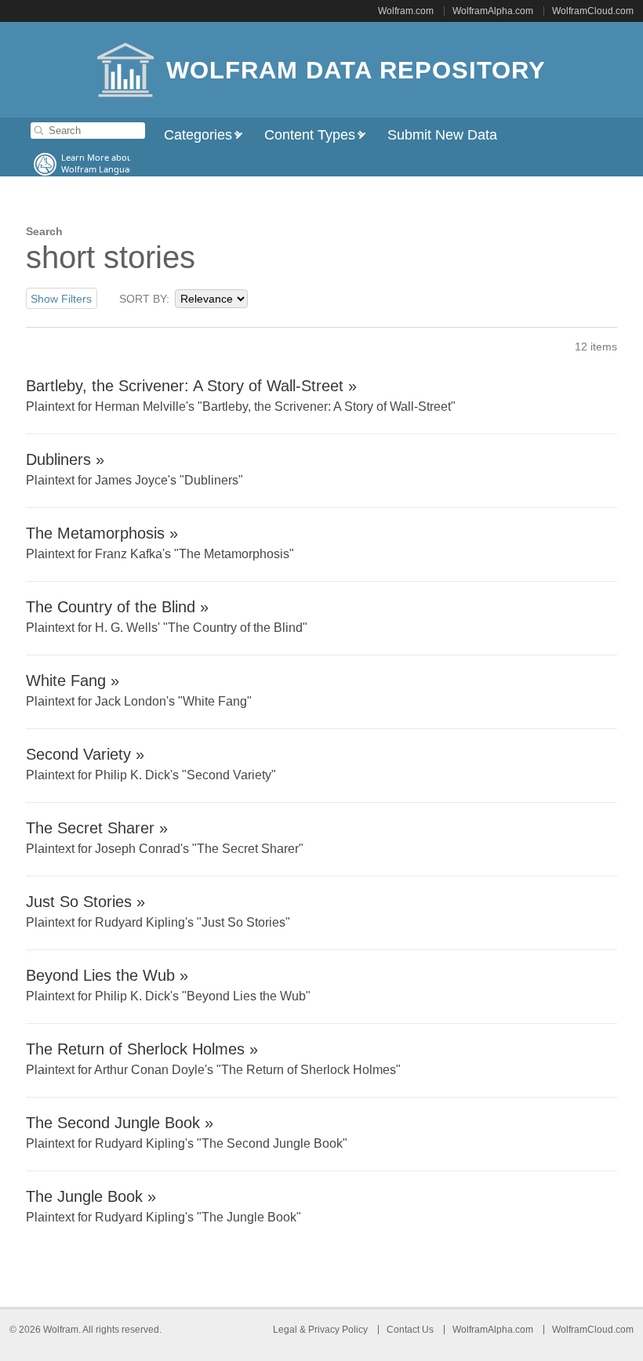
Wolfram (60, 1329)
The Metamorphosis (95, 533)
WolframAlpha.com (492, 10)
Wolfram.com (406, 10)
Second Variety (78, 754)
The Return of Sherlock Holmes (135, 1049)
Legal (286, 1329)
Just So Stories (79, 901)
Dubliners (58, 459)
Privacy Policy (338, 1329)
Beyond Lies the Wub (100, 975)
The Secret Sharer (90, 828)
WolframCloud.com (593, 10)
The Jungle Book (84, 1196)
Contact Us (410, 1329)
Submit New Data (442, 135)
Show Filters (61, 298)
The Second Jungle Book (113, 1122)
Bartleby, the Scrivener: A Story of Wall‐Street (184, 385)
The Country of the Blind (110, 606)
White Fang (66, 680)
